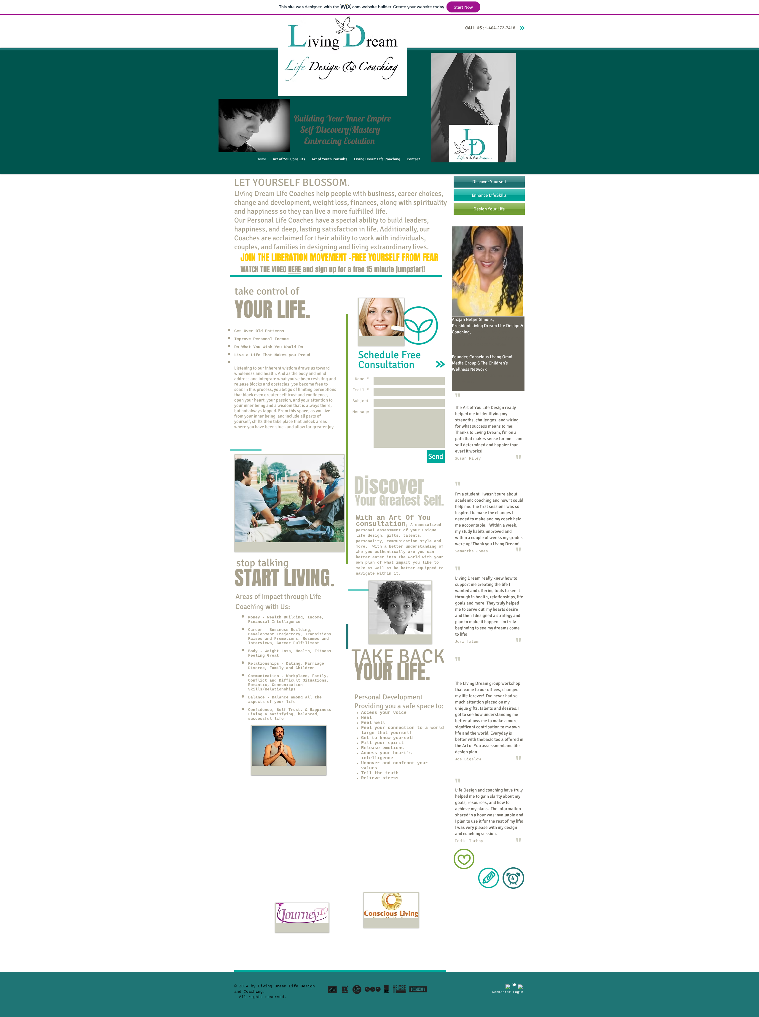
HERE (294, 269)
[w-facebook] (508, 986)
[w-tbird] (514, 984)
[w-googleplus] (520, 986)
